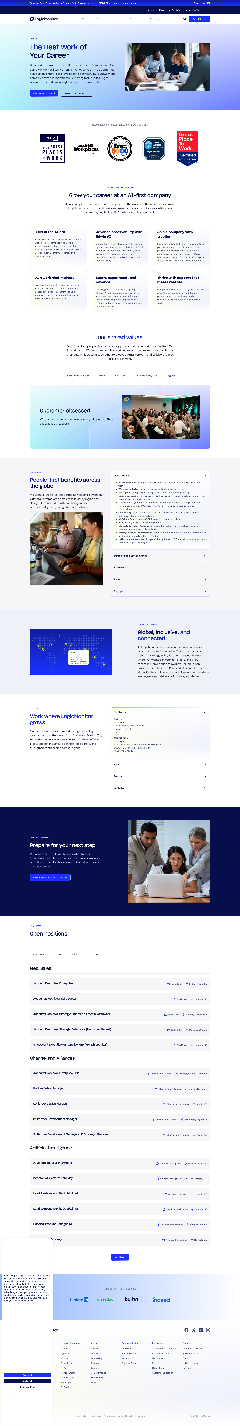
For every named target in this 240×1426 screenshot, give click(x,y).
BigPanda (65, 1387)
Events (186, 1358)
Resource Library (161, 1353)
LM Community (192, 10)
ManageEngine (68, 1372)
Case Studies (159, 1367)
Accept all (27, 1375)
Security (95, 1367)
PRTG (63, 1367)
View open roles (42, 93)
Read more (199, 3)
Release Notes (129, 1353)
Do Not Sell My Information (134, 1416)
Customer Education (162, 1372)
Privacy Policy (81, 1416)
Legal (94, 1382)
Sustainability (98, 1377)
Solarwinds (66, 1363)
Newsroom (96, 1363)
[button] (84, 18)
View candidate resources (48, 877)
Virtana (64, 1358)
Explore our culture (75, 93)
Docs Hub (127, 1348)
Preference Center (111, 1416)
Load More (120, 1257)
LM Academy (175, 10)
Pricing (119, 19)
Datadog (65, 1348)
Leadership (96, 1358)
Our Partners (97, 1353)
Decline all (27, 1381)
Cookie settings (27, 1387)
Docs (161, 10)
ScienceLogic (67, 1377)
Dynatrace (66, 1353)
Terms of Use (95, 1416)
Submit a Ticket (190, 1353)
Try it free (197, 18)
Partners (150, 10)
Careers (95, 1348)
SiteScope (66, 1382)
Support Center (129, 1363)
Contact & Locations (193, 1348)
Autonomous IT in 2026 (164, 1348)
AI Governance (98, 1372)
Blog (154, 1363)
